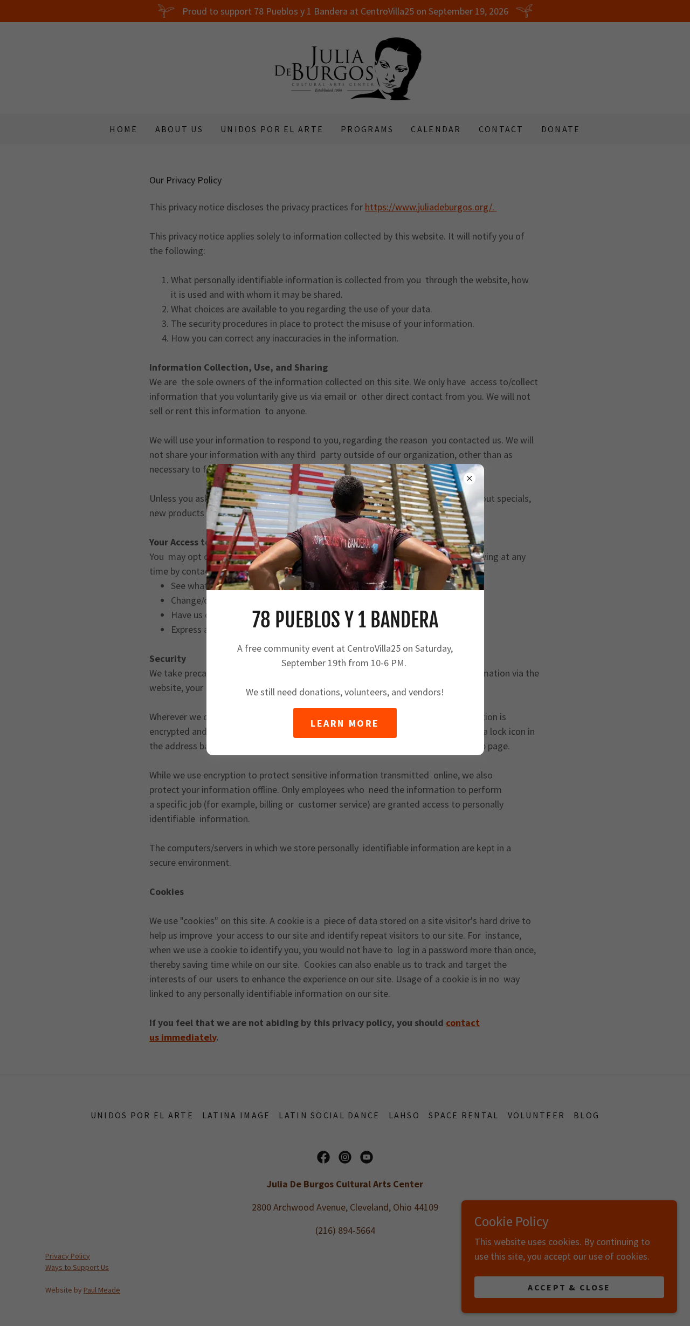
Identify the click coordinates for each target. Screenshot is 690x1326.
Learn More (345, 723)
